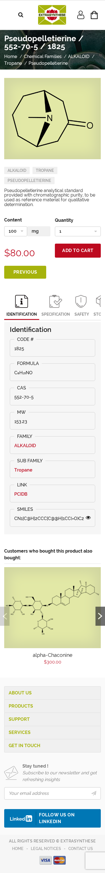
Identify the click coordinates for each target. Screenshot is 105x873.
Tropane (45, 170)
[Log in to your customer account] (80, 14)
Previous (25, 272)
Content (13, 220)
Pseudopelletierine (29, 180)
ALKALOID (17, 170)
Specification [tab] (55, 314)
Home (18, 848)
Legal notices (46, 848)
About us (20, 693)
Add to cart (78, 250)
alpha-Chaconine (53, 655)
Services (20, 732)
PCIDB (20, 494)
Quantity (64, 220)
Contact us (80, 848)
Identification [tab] (21, 314)
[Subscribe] (94, 793)
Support (19, 719)
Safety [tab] (81, 314)
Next (100, 616)
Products (21, 706)
